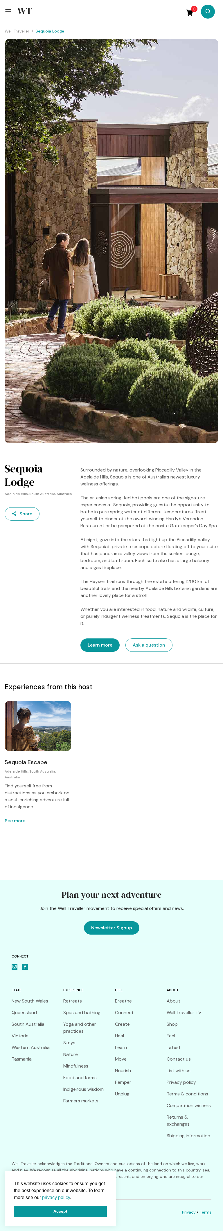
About (173, 1001)
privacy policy (56, 1197)
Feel (171, 1036)
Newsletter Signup (111, 928)
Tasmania (22, 1059)
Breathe (123, 1001)
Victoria (20, 1036)
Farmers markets (80, 1101)
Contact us (179, 1059)
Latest (174, 1047)
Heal (119, 1036)
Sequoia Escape (26, 762)
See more (15, 821)
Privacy (189, 1212)
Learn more (100, 645)
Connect (124, 1012)
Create (122, 1024)
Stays (69, 1043)
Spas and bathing (81, 1012)
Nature (70, 1054)
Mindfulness (75, 1066)
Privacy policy (181, 1082)
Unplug (122, 1094)
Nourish (123, 1071)
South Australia (28, 1024)
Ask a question (149, 645)
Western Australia (31, 1047)
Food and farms (80, 1078)
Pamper (123, 1082)
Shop (172, 1024)
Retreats (72, 1001)
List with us (178, 1071)
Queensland (24, 1012)
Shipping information (188, 1136)
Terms (205, 1212)
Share (25, 514)
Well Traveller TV (184, 1012)
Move (121, 1059)
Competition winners (189, 1105)
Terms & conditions (187, 1094)
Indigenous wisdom (83, 1089)
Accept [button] (60, 1211)
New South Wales (30, 1001)
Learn (121, 1047)
